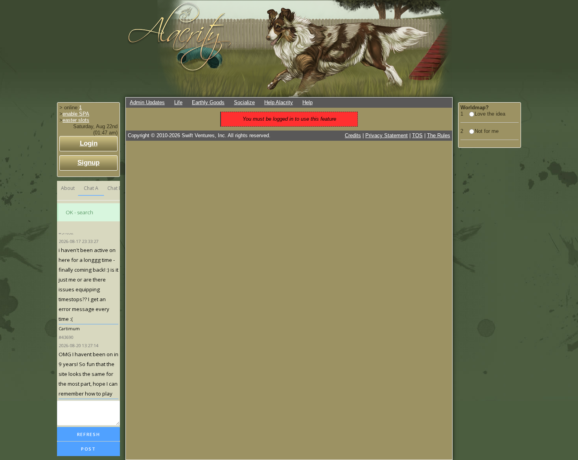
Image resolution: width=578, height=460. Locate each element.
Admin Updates (147, 102)
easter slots (76, 120)
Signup (88, 162)
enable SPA (76, 114)
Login (89, 143)
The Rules (438, 135)
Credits (353, 135)
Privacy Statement (386, 135)
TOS (417, 135)
